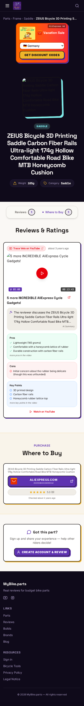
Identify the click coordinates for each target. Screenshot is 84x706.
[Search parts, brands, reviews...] (77, 5)
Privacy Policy (12, 672)
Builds (7, 628)
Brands (8, 635)
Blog (6, 641)
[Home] (7, 6)
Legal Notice (11, 679)
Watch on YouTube (44, 411)
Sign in (7, 659)
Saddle (42, 126)
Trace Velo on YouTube (26, 248)
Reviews (8, 622)
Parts (6, 615)
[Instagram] (13, 598)
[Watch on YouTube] (69, 297)
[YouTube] (5, 598)
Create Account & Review (44, 552)
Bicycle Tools (12, 666)
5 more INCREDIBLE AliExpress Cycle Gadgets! (34, 300)
